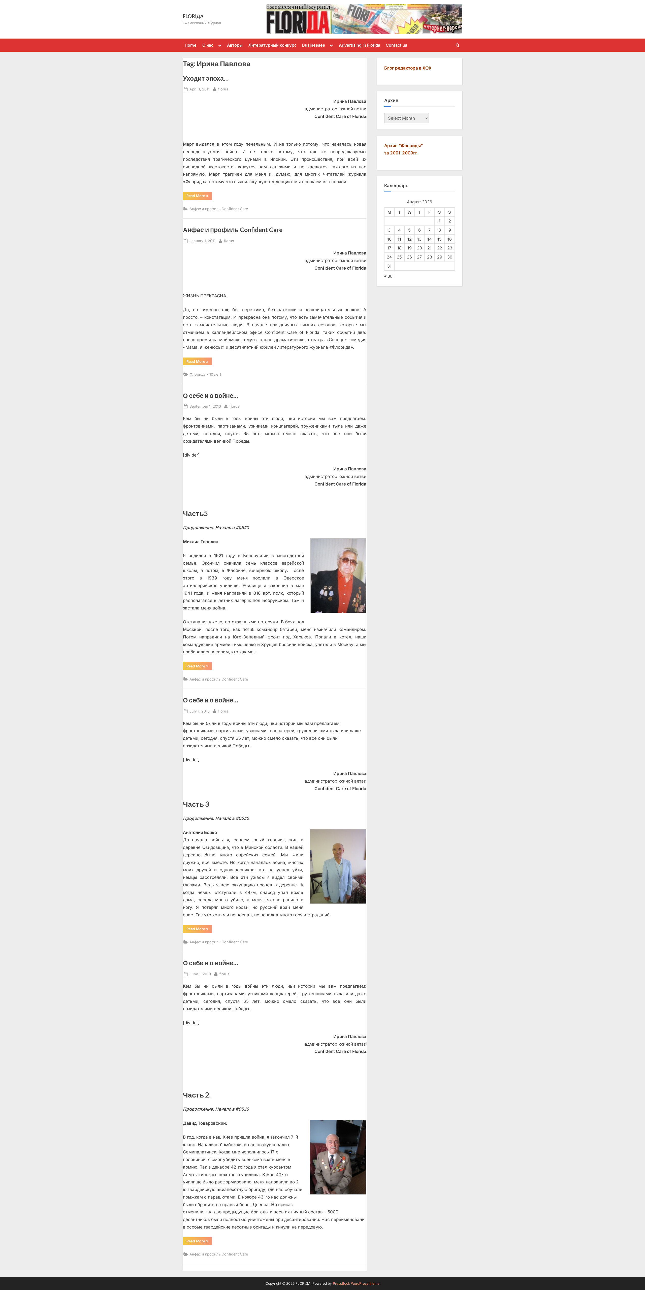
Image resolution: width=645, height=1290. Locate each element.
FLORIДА (193, 16)
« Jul (389, 276)
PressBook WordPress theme (356, 1283)
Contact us (396, 45)
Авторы (235, 45)
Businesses (313, 45)
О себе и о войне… (210, 395)
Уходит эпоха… (206, 78)
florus (223, 89)
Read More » (199, 196)
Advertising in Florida (359, 45)
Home (191, 45)
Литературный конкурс (272, 45)
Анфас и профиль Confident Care (232, 229)
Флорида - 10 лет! (205, 374)
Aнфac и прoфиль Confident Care (218, 209)
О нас (207, 45)
